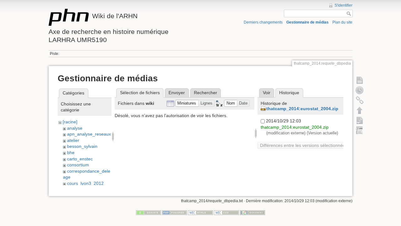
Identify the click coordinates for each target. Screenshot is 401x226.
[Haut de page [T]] (360, 110)
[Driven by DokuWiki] (252, 212)
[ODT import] (360, 130)
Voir (266, 92)
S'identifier (343, 5)
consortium (78, 164)
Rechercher (205, 92)
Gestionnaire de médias (307, 22)
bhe (71, 152)
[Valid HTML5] (200, 212)
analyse (74, 128)
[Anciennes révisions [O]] (360, 90)
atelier (73, 140)
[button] (187, 103)
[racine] (70, 121)
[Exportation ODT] (360, 120)
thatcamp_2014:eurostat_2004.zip (302, 108)
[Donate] (148, 212)
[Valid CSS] (226, 212)
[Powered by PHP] (174, 212)
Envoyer (177, 92)
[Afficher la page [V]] (360, 80)
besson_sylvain (82, 146)
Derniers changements (263, 22)
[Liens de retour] (360, 100)
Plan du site (342, 22)
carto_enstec (80, 158)
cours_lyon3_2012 (85, 183)
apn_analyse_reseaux (89, 134)
